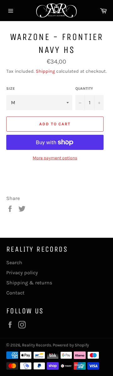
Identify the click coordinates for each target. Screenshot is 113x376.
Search (14, 262)
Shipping (45, 71)
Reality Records (36, 345)
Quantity (84, 88)
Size (10, 88)
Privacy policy (22, 273)
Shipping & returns (29, 283)
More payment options (55, 158)
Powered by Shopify (71, 345)
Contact (15, 293)
